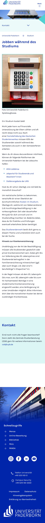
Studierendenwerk (14, 229)
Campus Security (23, 480)
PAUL (11, 444)
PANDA (12, 448)
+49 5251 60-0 (21, 475)
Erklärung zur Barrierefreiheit (22, 499)
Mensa (12, 431)
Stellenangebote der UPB (17, 181)
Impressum (14, 491)
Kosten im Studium (29, 202)
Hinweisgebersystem (22, 495)
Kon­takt (5, 25)
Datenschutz (30, 491)
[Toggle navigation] (28, 25)
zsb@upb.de (7, 344)
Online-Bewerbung (17, 435)
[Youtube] (34, 458)
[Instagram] (11, 458)
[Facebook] (18, 458)
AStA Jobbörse (12, 169)
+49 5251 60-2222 (23, 483)
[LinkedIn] (26, 458)
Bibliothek (14, 440)
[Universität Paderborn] (22, 511)
